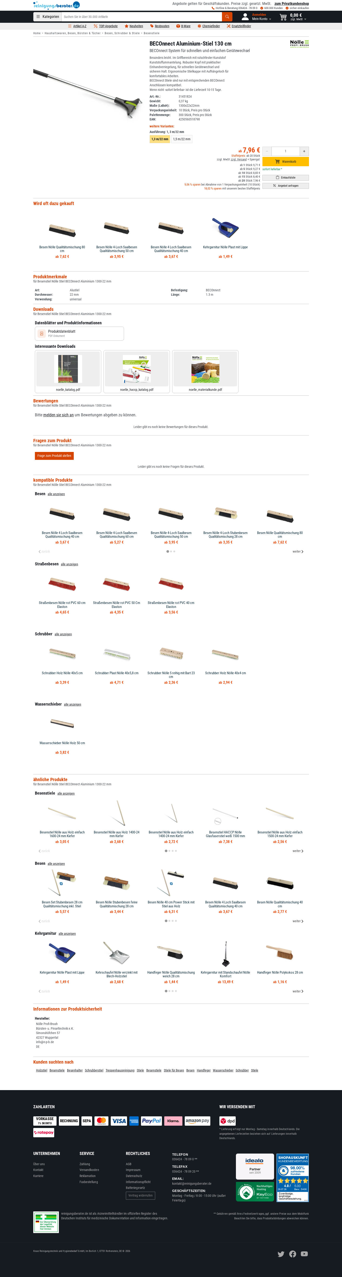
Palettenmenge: (160, 115)
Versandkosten (89, 1170)
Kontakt (38, 1170)
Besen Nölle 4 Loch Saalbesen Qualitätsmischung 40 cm (171, 249)
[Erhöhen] (304, 151)
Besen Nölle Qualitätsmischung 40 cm (280, 904)
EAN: (153, 119)
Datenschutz (134, 1176)
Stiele (140, 1070)
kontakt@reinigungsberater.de (191, 1183)
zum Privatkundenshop (292, 3)
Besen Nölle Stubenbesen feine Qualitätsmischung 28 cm (116, 904)
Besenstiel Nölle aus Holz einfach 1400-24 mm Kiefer (171, 834)
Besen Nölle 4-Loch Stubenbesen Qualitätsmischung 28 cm (225, 535)
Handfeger (204, 1070)
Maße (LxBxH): (160, 105)
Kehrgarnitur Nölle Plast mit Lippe (225, 247)
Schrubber (242, 1070)
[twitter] (281, 1254)
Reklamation (88, 1176)
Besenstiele (152, 33)
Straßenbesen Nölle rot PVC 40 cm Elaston (171, 605)
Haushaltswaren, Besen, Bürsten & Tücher (73, 33)
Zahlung (85, 1164)
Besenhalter (75, 1070)
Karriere (38, 1176)
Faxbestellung (89, 1182)
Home (37, 33)
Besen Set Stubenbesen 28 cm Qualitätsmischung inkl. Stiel (62, 904)
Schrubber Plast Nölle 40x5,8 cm (116, 673)
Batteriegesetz (135, 1188)
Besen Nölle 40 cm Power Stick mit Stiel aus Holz (171, 904)
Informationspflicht (138, 1182)
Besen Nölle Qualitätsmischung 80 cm (62, 249)
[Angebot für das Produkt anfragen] (285, 186)
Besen (190, 1070)
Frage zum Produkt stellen (54, 456)
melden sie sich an (58, 415)
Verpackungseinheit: (163, 110)
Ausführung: (167, 132)
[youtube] (304, 1254)
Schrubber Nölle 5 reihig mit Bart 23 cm (171, 675)
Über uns (39, 1164)
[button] (256, 16)
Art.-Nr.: (155, 96)
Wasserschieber (223, 1070)
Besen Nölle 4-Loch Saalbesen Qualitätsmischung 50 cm (116, 249)
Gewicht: (155, 101)
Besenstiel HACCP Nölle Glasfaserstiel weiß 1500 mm (225, 834)
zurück (45, 551)
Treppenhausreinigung (120, 1070)
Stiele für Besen (174, 1070)
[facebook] (292, 1254)
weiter (297, 551)
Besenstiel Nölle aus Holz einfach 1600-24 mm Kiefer (62, 834)
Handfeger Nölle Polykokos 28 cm (280, 972)
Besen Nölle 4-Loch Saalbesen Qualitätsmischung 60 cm (116, 535)
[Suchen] (227, 16)
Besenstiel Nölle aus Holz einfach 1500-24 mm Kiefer (280, 834)
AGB (128, 1164)
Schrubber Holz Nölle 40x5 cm (62, 673)
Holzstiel (41, 1070)
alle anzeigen (56, 494)
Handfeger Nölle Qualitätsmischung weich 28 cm (171, 974)
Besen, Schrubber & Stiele (122, 33)
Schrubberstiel (94, 1070)
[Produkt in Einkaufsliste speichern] (285, 178)
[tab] (167, 551)
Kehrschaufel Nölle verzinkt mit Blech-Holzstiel (116, 974)
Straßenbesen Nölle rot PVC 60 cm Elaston (62, 605)
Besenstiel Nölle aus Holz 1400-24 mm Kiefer (116, 834)
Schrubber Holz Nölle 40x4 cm (225, 673)
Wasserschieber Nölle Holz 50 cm (62, 743)
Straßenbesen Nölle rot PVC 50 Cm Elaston (116, 605)
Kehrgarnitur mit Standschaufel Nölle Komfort (225, 974)
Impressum (133, 1170)
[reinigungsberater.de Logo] (56, 5)
